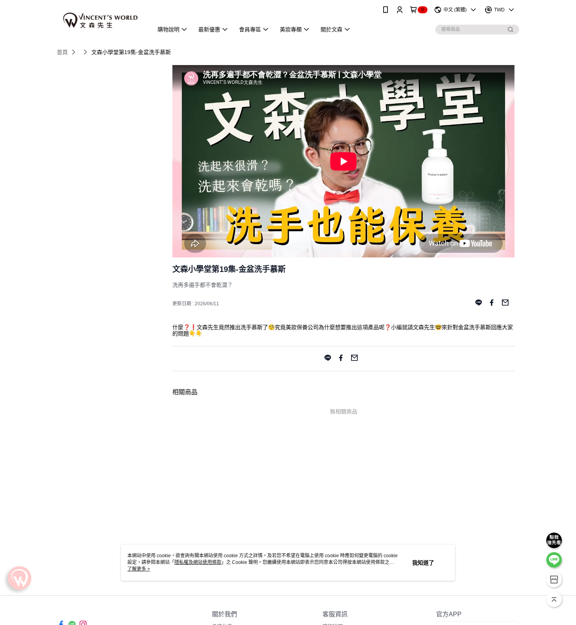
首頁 (62, 52)
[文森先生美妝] (100, 20)
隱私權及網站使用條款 (197, 562)
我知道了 (423, 563)
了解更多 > (138, 569)
